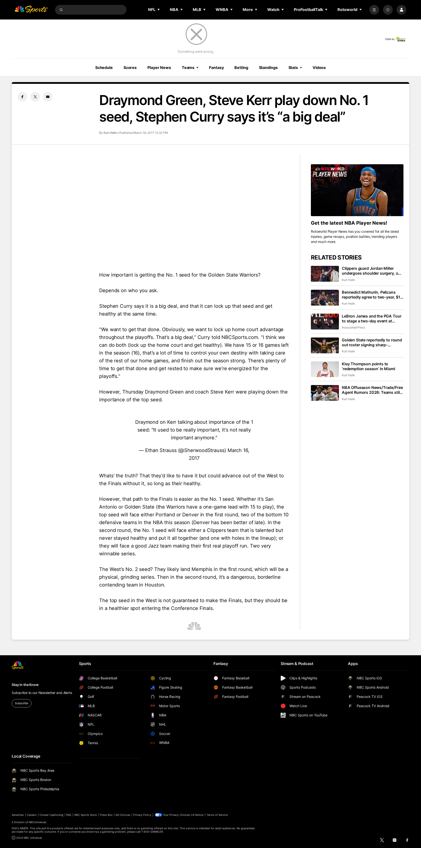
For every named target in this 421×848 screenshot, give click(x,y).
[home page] (31, 9)
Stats (293, 67)
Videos (319, 67)
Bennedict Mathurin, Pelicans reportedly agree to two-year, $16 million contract (372, 294)
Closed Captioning (51, 815)
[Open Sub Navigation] (158, 9)
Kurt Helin (110, 133)
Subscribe (21, 703)
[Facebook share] (22, 97)
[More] (374, 10)
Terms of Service (217, 815)
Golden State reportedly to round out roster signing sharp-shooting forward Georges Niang (372, 342)
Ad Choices (122, 815)
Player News (159, 67)
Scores (130, 67)
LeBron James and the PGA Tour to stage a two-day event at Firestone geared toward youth (371, 318)
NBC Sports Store (85, 815)
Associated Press (353, 327)
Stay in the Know (25, 685)
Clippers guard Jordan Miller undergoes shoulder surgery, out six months (372, 271)
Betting (241, 67)
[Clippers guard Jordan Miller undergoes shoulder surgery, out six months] (325, 274)
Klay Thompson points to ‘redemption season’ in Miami (368, 366)
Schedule (104, 67)
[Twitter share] (35, 97)
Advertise (18, 815)
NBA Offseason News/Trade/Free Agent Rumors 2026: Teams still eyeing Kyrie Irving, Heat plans (372, 390)
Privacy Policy (142, 815)
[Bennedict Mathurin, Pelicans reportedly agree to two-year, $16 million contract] (325, 298)
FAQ (68, 815)
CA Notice (197, 815)
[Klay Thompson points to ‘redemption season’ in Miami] (325, 369)
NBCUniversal (37, 822)
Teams (188, 67)
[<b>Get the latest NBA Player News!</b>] (357, 190)
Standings (268, 67)
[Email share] (48, 97)
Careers (32, 815)
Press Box (106, 815)
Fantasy (216, 67)
